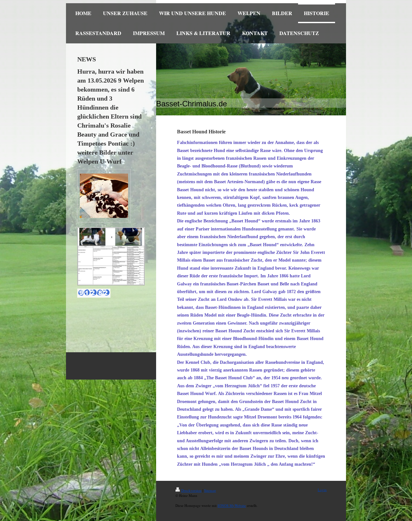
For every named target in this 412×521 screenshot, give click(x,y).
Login (322, 489)
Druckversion (191, 490)
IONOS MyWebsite (232, 505)
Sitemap (210, 490)
